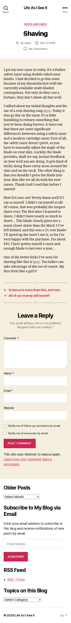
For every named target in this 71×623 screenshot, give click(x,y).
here (47, 111)
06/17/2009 (47, 43)
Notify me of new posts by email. (28, 433)
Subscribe (16, 556)
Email (8, 391)
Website (9, 408)
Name (9, 373)
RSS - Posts (16, 579)
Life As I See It (35, 8)
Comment (11, 338)
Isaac (28, 43)
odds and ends (35, 24)
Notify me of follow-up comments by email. (34, 425)
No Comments (38, 49)
